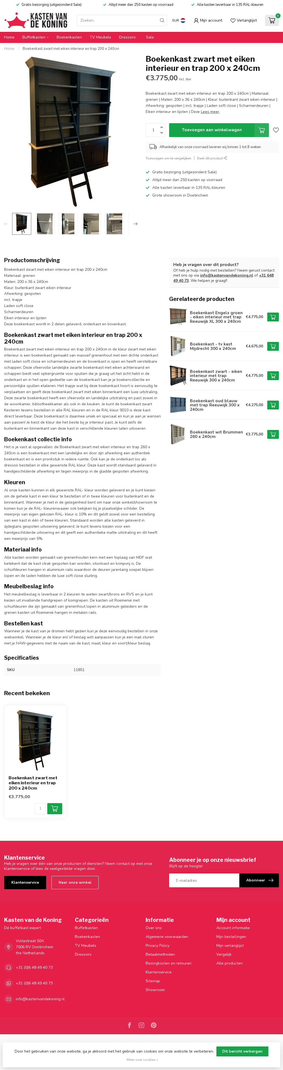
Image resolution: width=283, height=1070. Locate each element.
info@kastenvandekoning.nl (226, 275)
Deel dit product (210, 158)
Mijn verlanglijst (230, 945)
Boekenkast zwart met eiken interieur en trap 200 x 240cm (71, 48)
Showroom (155, 989)
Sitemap (153, 981)
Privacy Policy (157, 945)
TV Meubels (100, 37)
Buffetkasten (33, 37)
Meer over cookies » (142, 1059)
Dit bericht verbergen (242, 1051)
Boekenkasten (69, 37)
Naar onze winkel (75, 882)
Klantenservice (25, 882)
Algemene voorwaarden (167, 936)
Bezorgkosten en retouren (169, 963)
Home (9, 37)
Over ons (154, 927)
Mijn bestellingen (231, 936)
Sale (150, 37)
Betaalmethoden (160, 954)
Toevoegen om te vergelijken (168, 158)
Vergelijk (224, 954)
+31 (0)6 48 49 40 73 (34, 967)
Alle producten (229, 963)
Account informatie (233, 927)
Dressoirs (127, 37)
